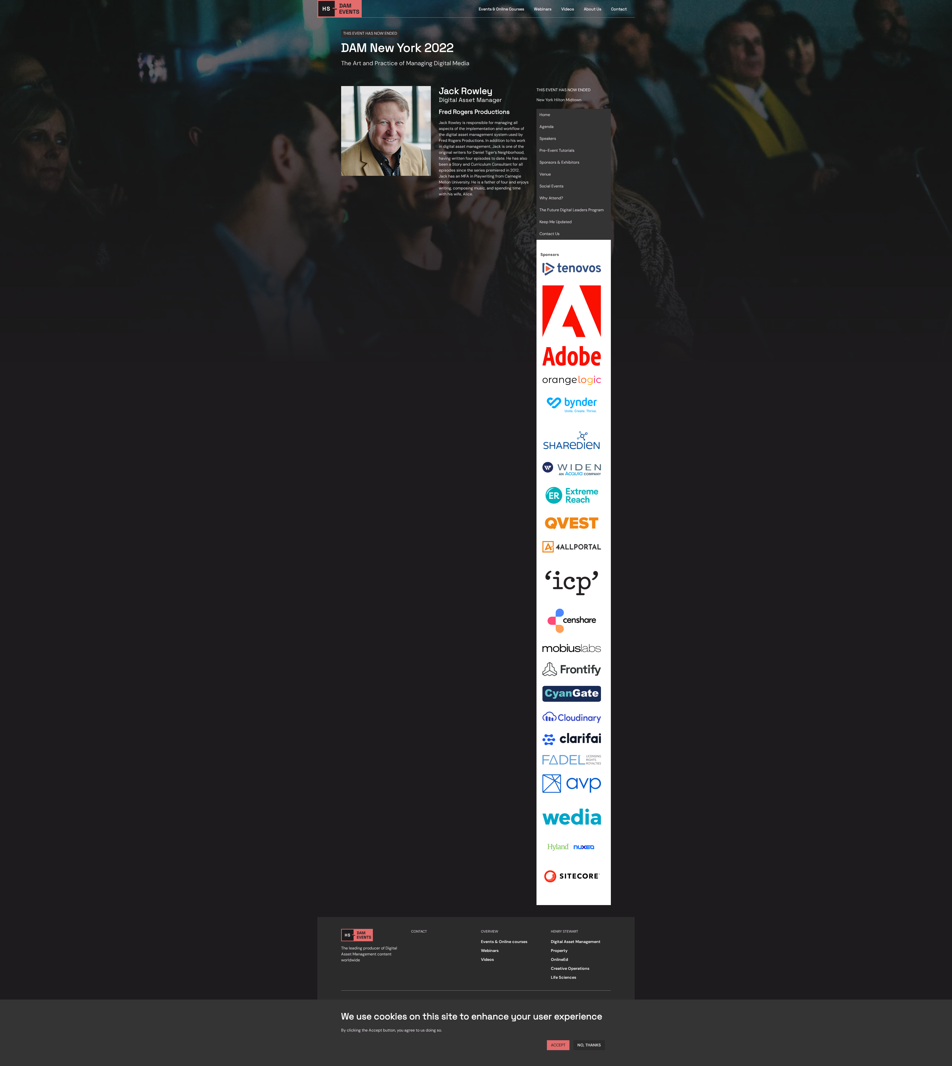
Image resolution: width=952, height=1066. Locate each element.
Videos (567, 9)
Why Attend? (551, 198)
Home (544, 114)
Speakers (547, 138)
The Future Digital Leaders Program (571, 210)
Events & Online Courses (501, 9)
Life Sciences (563, 977)
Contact (619, 9)
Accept (558, 1045)
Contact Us (549, 233)
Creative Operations (570, 968)
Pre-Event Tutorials (556, 150)
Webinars (542, 9)
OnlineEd (559, 959)
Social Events (551, 186)
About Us (592, 9)
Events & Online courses (504, 941)
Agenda (546, 126)
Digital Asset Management (575, 941)
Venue (545, 174)
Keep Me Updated (555, 221)
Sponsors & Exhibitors (559, 162)
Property (559, 950)
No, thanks (589, 1045)
